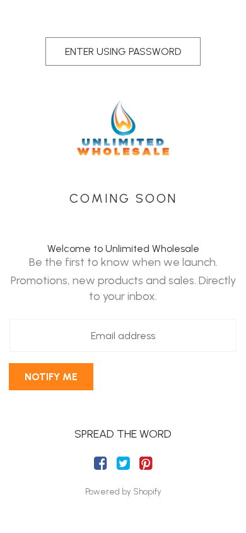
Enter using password (123, 51)
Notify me (51, 377)
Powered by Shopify (123, 492)
